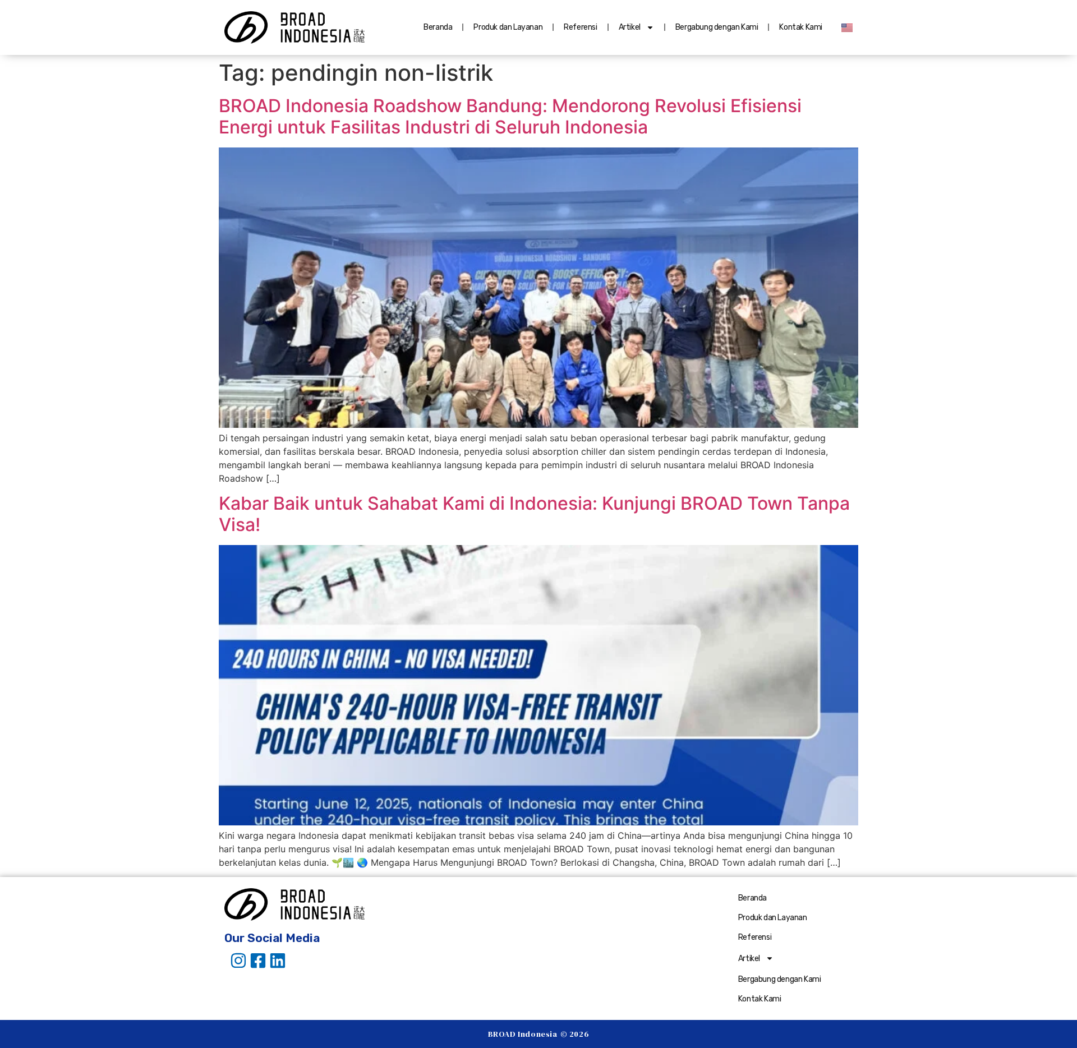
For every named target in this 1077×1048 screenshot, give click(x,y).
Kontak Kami (800, 27)
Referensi (580, 27)
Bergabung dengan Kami (716, 27)
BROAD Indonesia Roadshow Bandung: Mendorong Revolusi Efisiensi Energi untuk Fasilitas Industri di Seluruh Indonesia (510, 116)
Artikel (630, 27)
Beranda (438, 27)
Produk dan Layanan (507, 27)
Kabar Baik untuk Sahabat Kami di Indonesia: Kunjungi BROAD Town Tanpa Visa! (534, 513)
